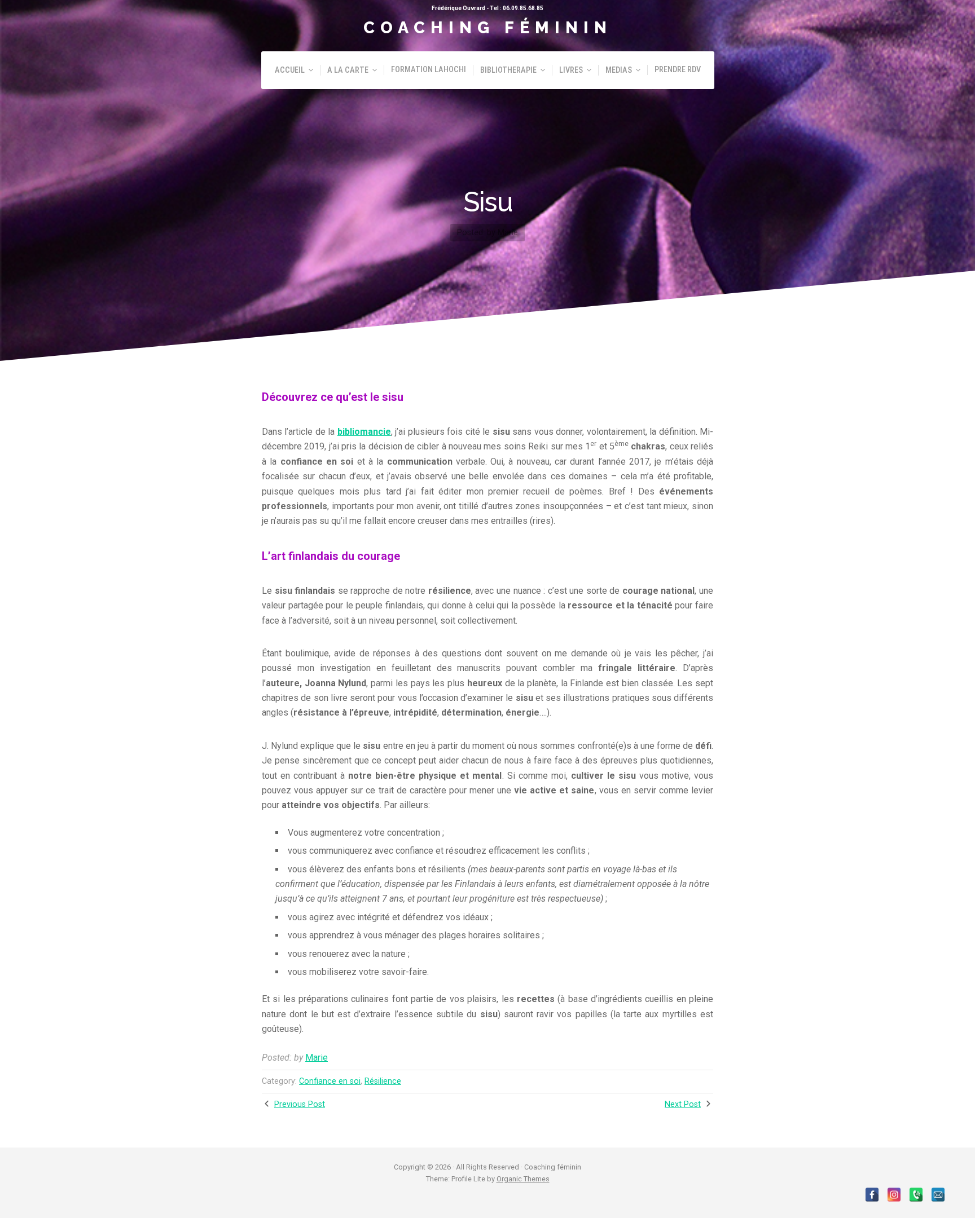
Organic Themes (523, 1179)
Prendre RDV (678, 69)
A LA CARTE (347, 70)
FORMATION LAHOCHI (428, 69)
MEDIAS (618, 70)
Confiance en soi (330, 1081)
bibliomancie (364, 431)
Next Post (683, 1104)
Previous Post (299, 1104)
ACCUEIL (290, 70)
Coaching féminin (487, 27)
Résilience (382, 1081)
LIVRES (571, 70)
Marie (316, 1057)
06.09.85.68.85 (523, 8)
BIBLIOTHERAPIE (508, 70)
